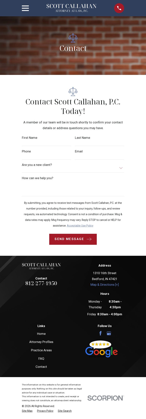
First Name (29, 138)
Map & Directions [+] (104, 284)
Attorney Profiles (41, 342)
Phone (26, 151)
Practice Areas (41, 350)
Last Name (82, 138)
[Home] (71, 8)
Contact (41, 367)
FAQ (41, 358)
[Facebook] (100, 333)
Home (41, 334)
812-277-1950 (41, 283)
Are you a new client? (37, 165)
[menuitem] (27, 411)
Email (79, 151)
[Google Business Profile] (109, 333)
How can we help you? (37, 178)
